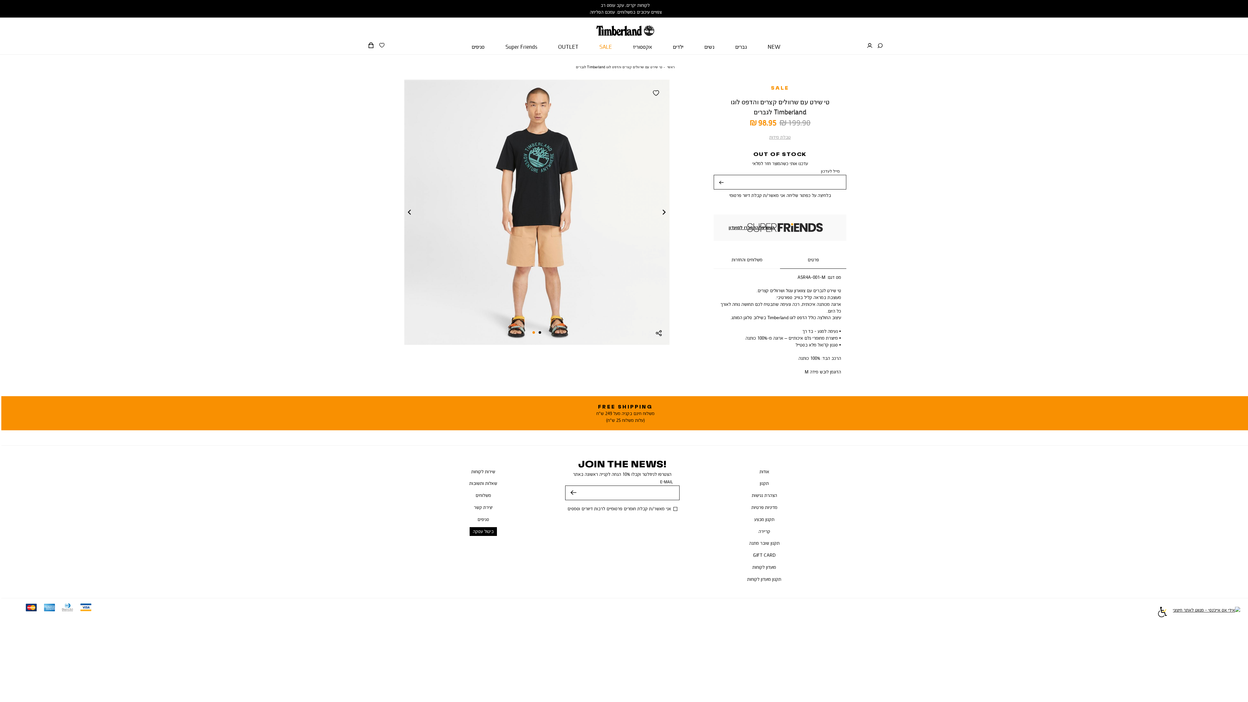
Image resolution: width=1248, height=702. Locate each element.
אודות (764, 471)
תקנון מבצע (764, 519)
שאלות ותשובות (483, 483)
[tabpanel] (537, 212)
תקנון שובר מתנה (764, 543)
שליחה (721, 187)
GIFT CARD (764, 555)
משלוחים (483, 495)
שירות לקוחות (483, 471)
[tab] (813, 260)
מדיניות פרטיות (764, 507)
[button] (880, 45)
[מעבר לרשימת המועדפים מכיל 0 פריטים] (381, 45)
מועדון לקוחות (764, 567)
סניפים (483, 519)
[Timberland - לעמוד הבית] (625, 27)
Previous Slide (409, 212)
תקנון (764, 483)
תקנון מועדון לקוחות (764, 579)
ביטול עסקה (483, 531)
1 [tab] (540, 332)
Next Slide (664, 212)
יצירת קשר (483, 507)
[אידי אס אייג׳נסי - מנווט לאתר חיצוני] (1206, 613)
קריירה (764, 531)
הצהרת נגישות (764, 495)
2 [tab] (533, 332)
